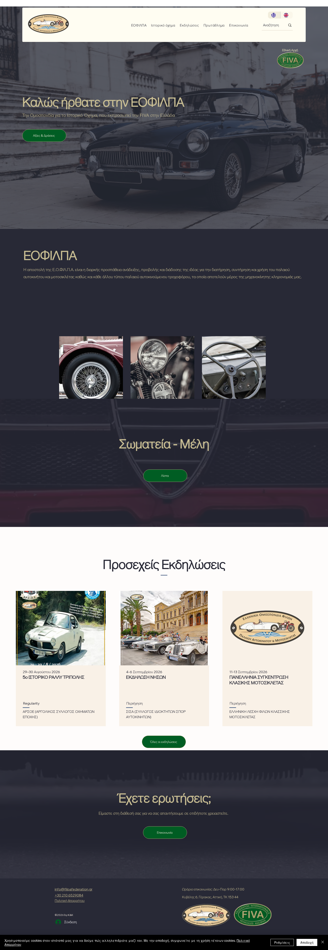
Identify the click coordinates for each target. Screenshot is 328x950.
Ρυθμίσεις (282, 942)
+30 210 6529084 (69, 895)
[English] (286, 15)
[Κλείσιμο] (322, 942)
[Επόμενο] (303, 121)
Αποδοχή (306, 942)
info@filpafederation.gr (73, 889)
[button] (137, 25)
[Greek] (274, 15)
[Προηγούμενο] (25, 121)
